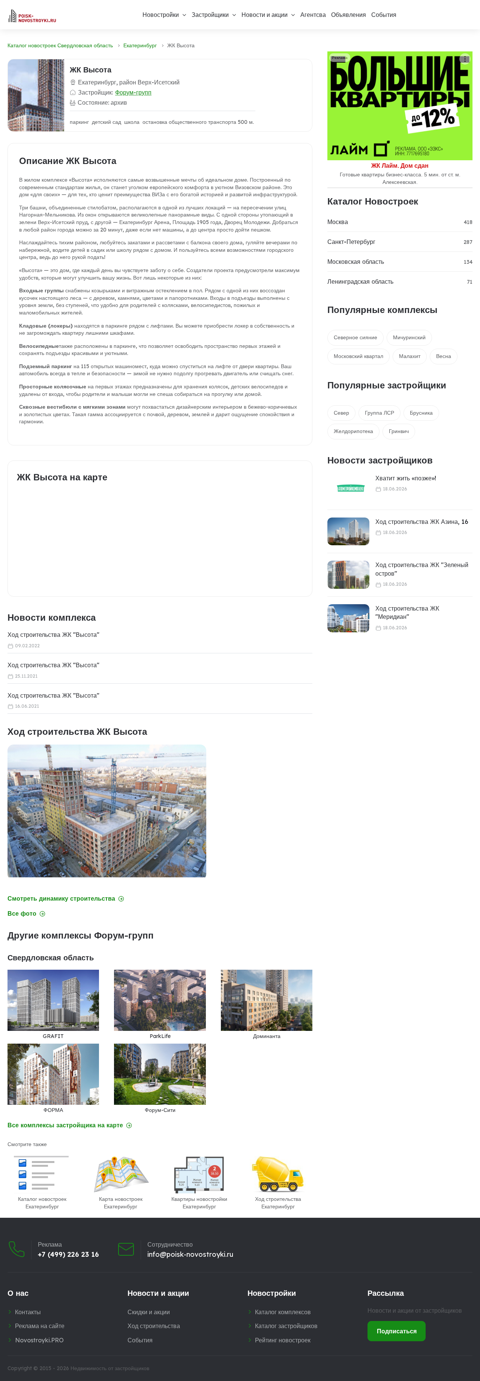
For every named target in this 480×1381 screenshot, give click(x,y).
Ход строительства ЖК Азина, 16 (421, 521)
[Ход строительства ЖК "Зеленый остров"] (348, 575)
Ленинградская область (360, 281)
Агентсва (313, 14)
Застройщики (210, 14)
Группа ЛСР (379, 412)
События (383, 14)
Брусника (421, 412)
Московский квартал (358, 356)
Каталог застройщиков (286, 1326)
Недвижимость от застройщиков (109, 1368)
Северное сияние (355, 337)
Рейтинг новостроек (282, 1340)
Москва (337, 222)
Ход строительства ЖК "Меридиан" (407, 612)
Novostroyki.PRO (39, 1340)
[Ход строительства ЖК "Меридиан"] (348, 618)
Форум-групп (133, 92)
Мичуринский (409, 337)
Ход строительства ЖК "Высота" (53, 634)
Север (341, 412)
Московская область (355, 261)
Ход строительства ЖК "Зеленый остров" (421, 569)
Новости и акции (265, 14)
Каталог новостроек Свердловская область (60, 45)
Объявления (348, 14)
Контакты (28, 1312)
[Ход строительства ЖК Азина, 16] (348, 531)
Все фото (22, 913)
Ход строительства (154, 1326)
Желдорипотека (353, 431)
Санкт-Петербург (351, 241)
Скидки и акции (149, 1312)
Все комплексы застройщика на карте (65, 1125)
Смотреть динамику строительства (61, 898)
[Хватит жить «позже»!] (346, 488)
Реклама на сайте (39, 1326)
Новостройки (160, 14)
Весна (443, 356)
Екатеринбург (140, 45)
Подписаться (397, 1331)
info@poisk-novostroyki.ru (190, 1254)
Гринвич (399, 431)
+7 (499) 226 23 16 (68, 1254)
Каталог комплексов (283, 1312)
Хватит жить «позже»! (405, 478)
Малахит (409, 356)
